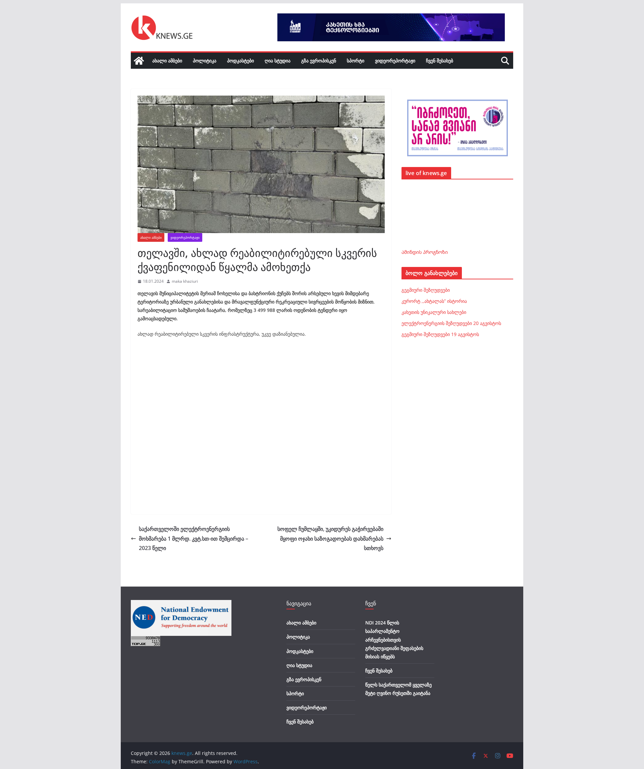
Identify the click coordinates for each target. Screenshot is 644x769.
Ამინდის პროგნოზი (424, 252)
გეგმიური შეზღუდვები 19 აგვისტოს (440, 334)
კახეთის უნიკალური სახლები (433, 312)
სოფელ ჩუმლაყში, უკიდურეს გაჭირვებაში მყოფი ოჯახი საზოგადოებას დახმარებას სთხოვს (330, 538)
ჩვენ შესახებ (439, 60)
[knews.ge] (139, 61)
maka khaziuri (185, 281)
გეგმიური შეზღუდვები (425, 290)
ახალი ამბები (167, 60)
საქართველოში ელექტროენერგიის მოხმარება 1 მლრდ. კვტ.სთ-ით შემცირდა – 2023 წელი (193, 538)
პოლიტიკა (204, 60)
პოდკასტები (240, 60)
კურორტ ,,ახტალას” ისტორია (434, 301)
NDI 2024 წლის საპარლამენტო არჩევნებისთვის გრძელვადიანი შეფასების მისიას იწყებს (394, 639)
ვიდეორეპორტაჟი (395, 60)
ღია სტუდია (277, 60)
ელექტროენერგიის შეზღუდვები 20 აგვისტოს (451, 323)
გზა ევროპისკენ (318, 60)
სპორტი (355, 60)
